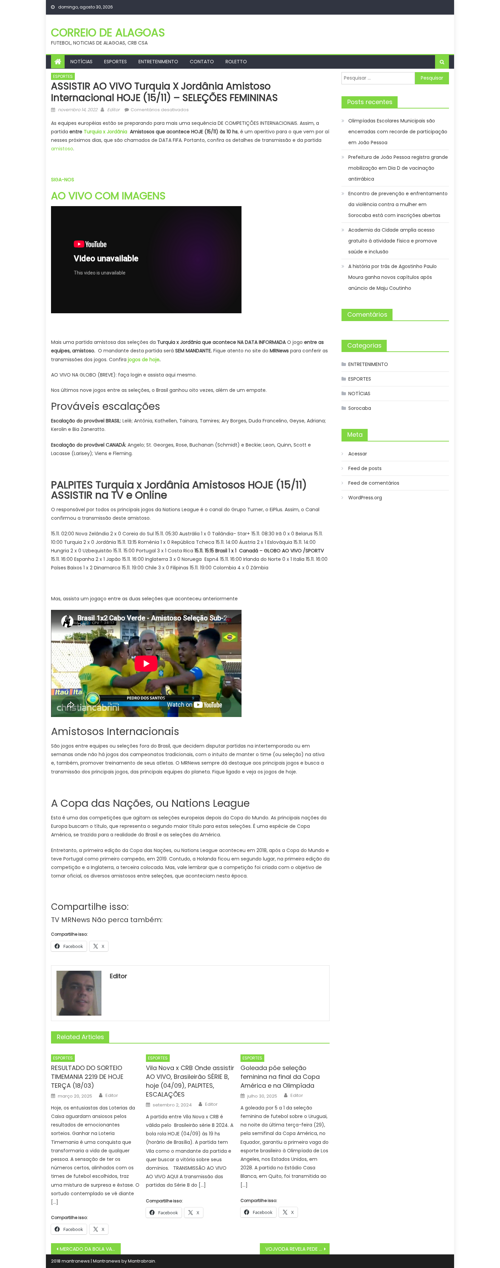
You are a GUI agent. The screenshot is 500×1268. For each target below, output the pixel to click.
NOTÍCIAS (81, 61)
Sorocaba (359, 408)
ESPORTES (115, 61)
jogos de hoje (144, 359)
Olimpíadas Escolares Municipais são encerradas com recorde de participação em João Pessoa (397, 131)
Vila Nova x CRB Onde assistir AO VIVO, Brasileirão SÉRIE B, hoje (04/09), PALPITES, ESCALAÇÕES (190, 1081)
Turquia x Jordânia (105, 131)
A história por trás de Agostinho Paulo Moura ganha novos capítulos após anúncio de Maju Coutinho (392, 277)
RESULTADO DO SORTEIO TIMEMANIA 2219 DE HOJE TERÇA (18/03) (87, 1077)
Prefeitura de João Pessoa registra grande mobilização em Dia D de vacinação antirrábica (398, 168)
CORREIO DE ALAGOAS (108, 32)
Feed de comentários (373, 483)
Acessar (357, 453)
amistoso (62, 148)
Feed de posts (365, 468)
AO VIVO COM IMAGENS (108, 195)
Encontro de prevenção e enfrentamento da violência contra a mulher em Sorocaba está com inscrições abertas (398, 204)
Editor (113, 109)
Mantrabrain (141, 1261)
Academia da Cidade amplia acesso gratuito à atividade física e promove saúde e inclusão (392, 241)
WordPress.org (365, 497)
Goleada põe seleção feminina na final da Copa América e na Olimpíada (280, 1077)
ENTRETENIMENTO (158, 61)
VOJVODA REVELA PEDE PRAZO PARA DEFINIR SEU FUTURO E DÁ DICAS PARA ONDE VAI (297, 1249)
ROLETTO (236, 61)
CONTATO (202, 61)
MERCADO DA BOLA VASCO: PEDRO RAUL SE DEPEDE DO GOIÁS (90, 1249)
